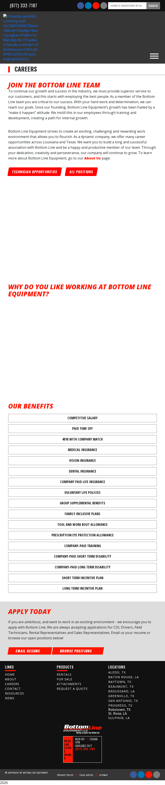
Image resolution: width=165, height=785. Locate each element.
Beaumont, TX (121, 686)
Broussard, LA (121, 691)
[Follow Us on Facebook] (81, 5)
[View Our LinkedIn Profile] (89, 5)
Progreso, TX (120, 705)
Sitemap (103, 775)
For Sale (64, 679)
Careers (12, 684)
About (11, 679)
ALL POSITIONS (81, 171)
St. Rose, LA (117, 713)
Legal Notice (86, 775)
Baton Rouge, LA (123, 677)
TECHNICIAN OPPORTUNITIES (35, 171)
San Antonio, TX (123, 701)
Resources (14, 693)
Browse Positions (76, 650)
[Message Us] (103, 5)
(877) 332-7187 (23, 5)
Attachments (69, 684)
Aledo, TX (117, 672)
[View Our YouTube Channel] (96, 5)
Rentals (64, 674)
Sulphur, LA (119, 718)
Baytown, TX (119, 682)
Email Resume (28, 650)
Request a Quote (72, 689)
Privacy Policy (65, 775)
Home (10, 674)
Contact (13, 689)
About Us (93, 158)
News (9, 698)
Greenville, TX (121, 696)
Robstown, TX (119, 709)
